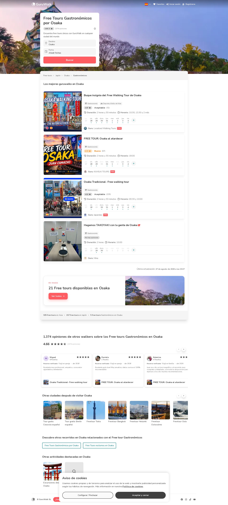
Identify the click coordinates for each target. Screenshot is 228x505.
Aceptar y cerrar (140, 495)
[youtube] (194, 499)
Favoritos (160, 4)
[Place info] (95, 29)
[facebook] (182, 499)
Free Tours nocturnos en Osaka (99, 445)
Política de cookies (132, 486)
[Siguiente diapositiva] (184, 349)
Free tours (47, 75)
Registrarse (190, 4)
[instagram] (186, 499)
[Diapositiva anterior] (179, 349)
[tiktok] (190, 499)
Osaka (67, 75)
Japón (58, 75)
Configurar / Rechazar (88, 495)
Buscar (69, 60)
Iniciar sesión (175, 4)
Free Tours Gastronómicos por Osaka (62, 445)
